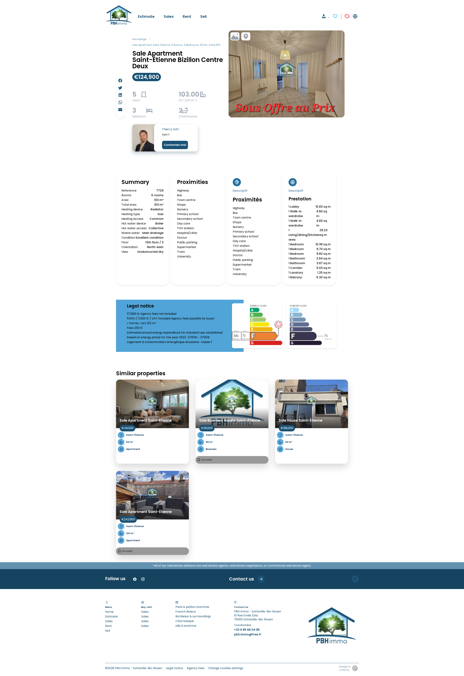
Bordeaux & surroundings (193, 616)
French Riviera (185, 612)
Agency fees (195, 668)
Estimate (111, 616)
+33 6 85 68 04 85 (247, 630)
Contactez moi (175, 145)
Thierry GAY (170, 129)
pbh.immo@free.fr (248, 634)
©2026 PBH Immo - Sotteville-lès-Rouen (133, 668)
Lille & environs (185, 626)
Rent (108, 626)
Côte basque (184, 621)
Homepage (139, 39)
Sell (107, 631)
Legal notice (174, 668)
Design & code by (344, 668)
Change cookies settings (225, 668)
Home (109, 612)
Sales (109, 621)
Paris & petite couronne (192, 607)
